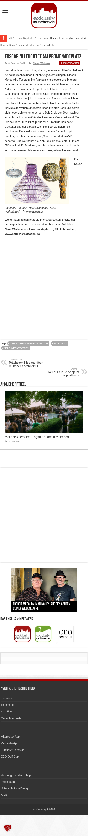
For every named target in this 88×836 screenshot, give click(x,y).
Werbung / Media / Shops (16, 775)
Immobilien (7, 698)
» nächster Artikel (70, 63)
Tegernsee (7, 704)
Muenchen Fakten (12, 718)
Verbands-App (9, 743)
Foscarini (60, 343)
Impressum (8, 781)
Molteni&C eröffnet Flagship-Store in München (37, 437)
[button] (7, 828)
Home (3, 45)
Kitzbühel (6, 711)
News (12, 45)
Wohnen (45, 63)
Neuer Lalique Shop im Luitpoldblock (63, 372)
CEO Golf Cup (10, 756)
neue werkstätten (16, 348)
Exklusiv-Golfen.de (12, 750)
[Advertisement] (44, 285)
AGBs (4, 795)
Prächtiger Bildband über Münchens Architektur (26, 363)
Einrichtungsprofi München (29, 343)
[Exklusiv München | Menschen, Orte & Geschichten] (44, 15)
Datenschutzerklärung (14, 788)
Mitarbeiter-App (10, 736)
